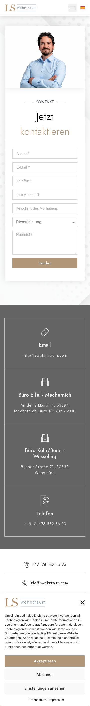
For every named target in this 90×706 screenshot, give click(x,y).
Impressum (56, 700)
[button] (82, 602)
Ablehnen (45, 674)
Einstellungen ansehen (45, 688)
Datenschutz (37, 700)
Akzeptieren (45, 661)
